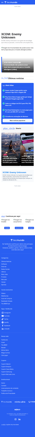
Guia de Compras (6, 298)
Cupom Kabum (5, 364)
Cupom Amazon (6, 366)
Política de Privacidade (8, 393)
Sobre (3, 383)
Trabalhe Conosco (6, 391)
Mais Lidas (4, 274)
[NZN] (17, 410)
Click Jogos (4, 355)
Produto (3, 277)
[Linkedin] (19, 419)
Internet (3, 266)
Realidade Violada (6, 301)
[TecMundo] (6, 401)
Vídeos (3, 293)
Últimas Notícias (6, 261)
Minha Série (5, 350)
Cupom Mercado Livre (8, 374)
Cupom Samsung (6, 372)
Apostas (3, 285)
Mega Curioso (5, 353)
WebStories (4, 296)
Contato (3, 385)
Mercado (4, 279)
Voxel (3, 342)
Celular (3, 282)
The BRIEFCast (5, 304)
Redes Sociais (5, 269)
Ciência (3, 272)
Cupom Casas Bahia (7, 369)
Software (4, 264)
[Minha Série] (20, 401)
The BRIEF (4, 345)
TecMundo (4, 340)
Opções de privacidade (10, 424)
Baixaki (3, 347)
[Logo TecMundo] (11, 2)
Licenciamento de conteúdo (9, 388)
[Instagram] (16, 419)
